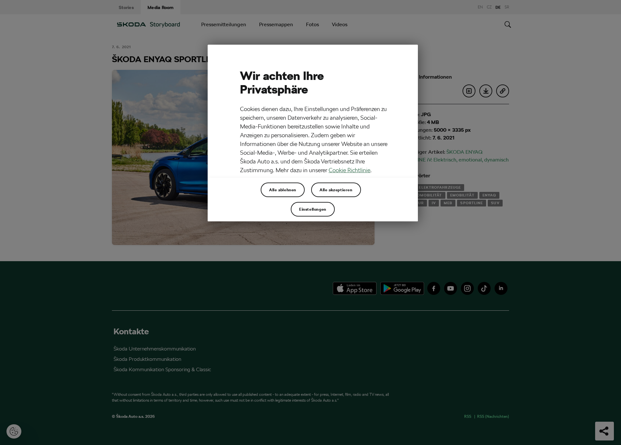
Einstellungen (312, 209)
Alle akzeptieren (336, 189)
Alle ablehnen (282, 189)
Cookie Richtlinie (349, 170)
